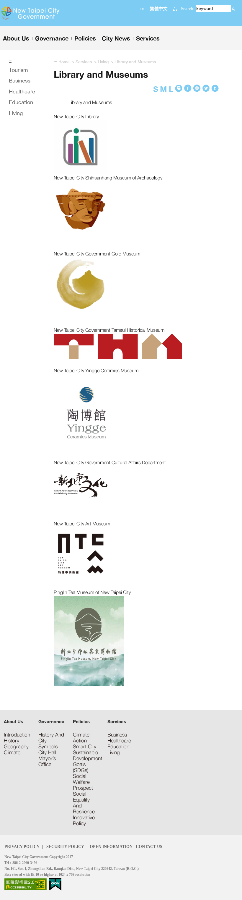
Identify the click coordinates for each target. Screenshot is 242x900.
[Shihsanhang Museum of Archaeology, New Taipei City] (80, 207)
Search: (187, 8)
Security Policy (64, 846)
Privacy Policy (22, 846)
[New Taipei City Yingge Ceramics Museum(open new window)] (86, 412)
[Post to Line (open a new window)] (197, 88)
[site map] (175, 8)
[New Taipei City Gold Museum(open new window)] (80, 283)
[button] (233, 9)
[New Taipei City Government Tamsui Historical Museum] (118, 345)
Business (19, 80)
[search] (233, 8)
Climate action (81, 738)
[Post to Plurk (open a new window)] (206, 88)
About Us (13, 721)
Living (16, 113)
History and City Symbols (51, 741)
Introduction (17, 735)
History (11, 741)
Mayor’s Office (47, 761)
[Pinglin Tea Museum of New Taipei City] (89, 640)
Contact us (149, 846)
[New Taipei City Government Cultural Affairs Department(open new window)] (80, 485)
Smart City (84, 747)
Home (64, 61)
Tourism (18, 70)
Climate (12, 752)
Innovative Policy (84, 820)
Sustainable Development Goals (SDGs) (86, 761)
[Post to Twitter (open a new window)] (215, 88)
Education (21, 102)
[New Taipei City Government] (39, 13)
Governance (51, 721)
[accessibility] (25, 883)
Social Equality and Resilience (84, 803)
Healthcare (22, 91)
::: (142, 8)
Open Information (111, 846)
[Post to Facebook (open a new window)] (188, 88)
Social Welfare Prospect (83, 782)
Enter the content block (21, 2)
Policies (81, 721)
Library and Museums (135, 61)
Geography (16, 747)
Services (84, 61)
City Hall (47, 752)
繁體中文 (159, 8)
